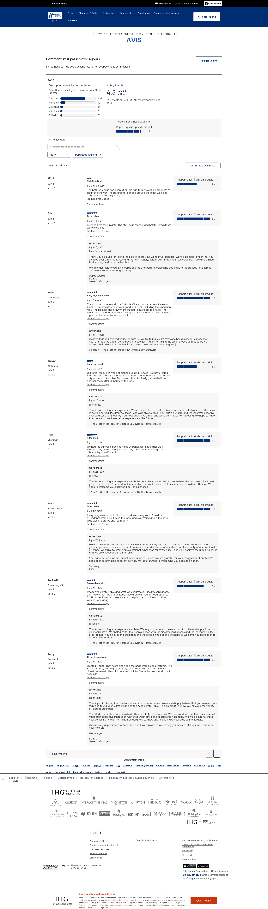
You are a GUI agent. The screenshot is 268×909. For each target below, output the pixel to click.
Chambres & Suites (88, 13)
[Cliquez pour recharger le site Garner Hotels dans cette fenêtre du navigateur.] (133, 814)
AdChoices (187, 850)
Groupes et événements (166, 13)
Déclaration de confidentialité (126, 905)
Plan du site (187, 855)
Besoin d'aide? (59, 3)
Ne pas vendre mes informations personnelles (197, 845)
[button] (213, 3)
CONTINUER (203, 900)
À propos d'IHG (97, 841)
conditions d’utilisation (111, 902)
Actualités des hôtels (100, 849)
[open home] (4, 779)
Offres (71, 13)
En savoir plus (192, 874)
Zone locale (143, 13)
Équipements (109, 13)
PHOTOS (72, 20)
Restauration (126, 13)
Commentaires (189, 859)
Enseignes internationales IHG (104, 845)
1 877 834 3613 (78, 868)
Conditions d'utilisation (146, 840)
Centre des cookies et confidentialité (200, 840)
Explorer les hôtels (98, 853)
